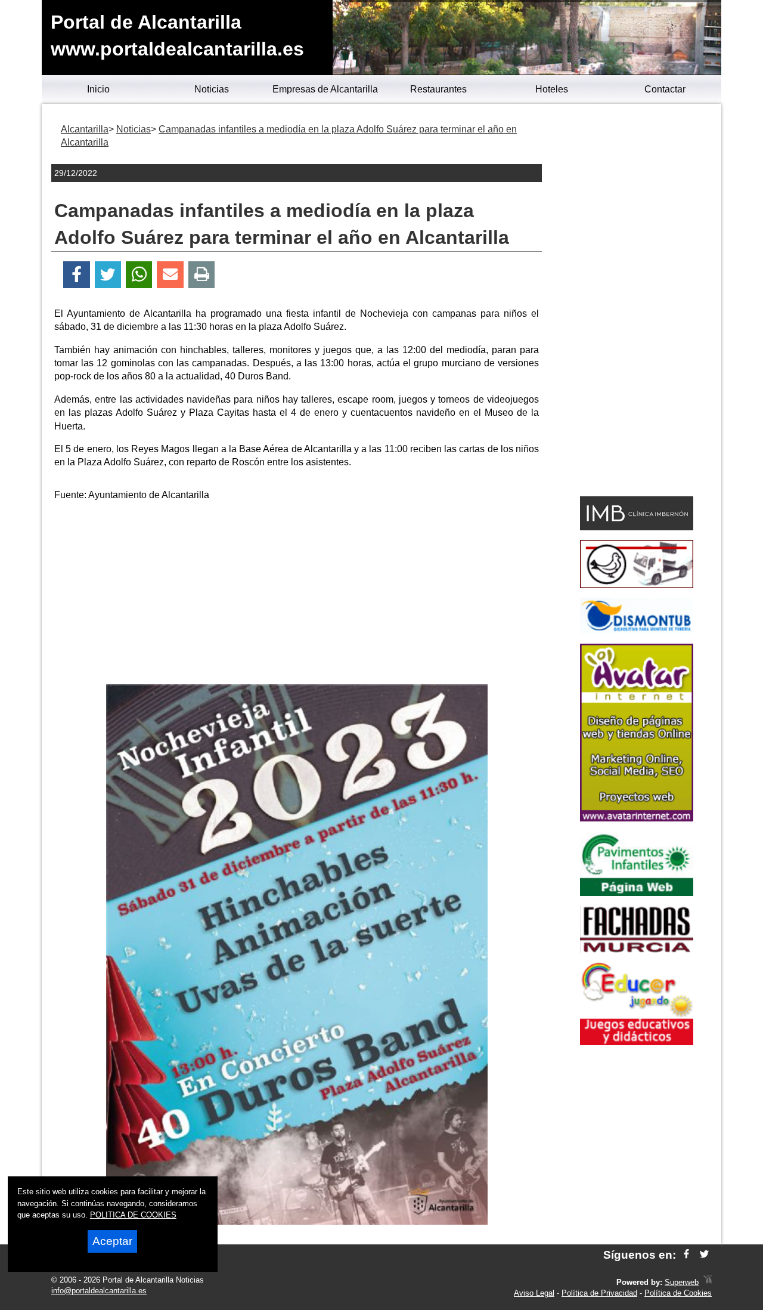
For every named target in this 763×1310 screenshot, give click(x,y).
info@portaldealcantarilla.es (99, 1290)
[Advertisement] (297, 594)
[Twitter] (108, 274)
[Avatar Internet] (636, 818)
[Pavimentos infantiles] (636, 893)
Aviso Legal (534, 1293)
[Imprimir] (201, 274)
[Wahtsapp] (139, 274)
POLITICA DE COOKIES (133, 1214)
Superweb (682, 1282)
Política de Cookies (678, 1293)
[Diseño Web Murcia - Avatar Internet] (707, 1282)
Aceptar (112, 1241)
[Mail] (170, 274)
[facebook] (686, 1255)
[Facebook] (76, 274)
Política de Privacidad (599, 1293)
